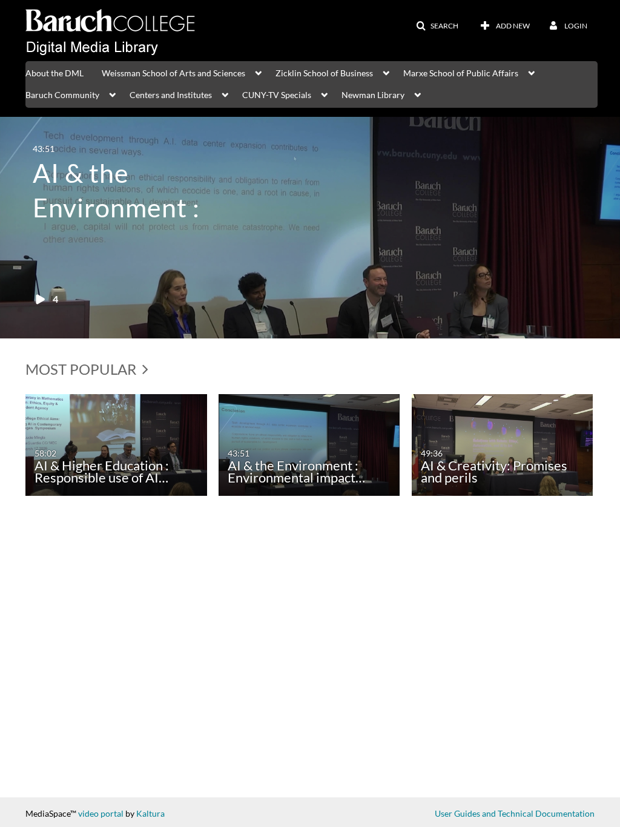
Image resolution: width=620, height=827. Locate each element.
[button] (437, 26)
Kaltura (150, 813)
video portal (101, 813)
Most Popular (82, 369)
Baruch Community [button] (62, 95)
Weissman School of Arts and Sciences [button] (173, 73)
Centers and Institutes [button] (171, 95)
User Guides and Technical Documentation (515, 813)
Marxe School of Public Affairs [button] (460, 73)
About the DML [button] (54, 73)
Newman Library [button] (372, 95)
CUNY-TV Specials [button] (276, 95)
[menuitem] (63, 72)
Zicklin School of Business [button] (324, 73)
